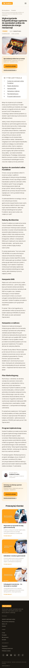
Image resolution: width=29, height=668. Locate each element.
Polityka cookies (6, 651)
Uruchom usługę (10, 66)
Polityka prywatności (7, 648)
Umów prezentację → (10, 70)
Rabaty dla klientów (13, 86)
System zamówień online (8, 619)
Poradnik (13, 10)
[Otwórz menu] (25, 3)
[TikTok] (22, 655)
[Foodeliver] (7, 3)
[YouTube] (7, 655)
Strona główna (5, 10)
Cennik (4, 626)
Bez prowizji (5, 637)
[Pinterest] (18, 655)
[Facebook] (3, 655)
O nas (3, 632)
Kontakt (4, 639)
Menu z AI (4, 624)
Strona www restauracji (8, 621)
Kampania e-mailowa (13, 91)
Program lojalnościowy (14, 96)
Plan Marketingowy (12, 94)
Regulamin (4, 646)
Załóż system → (6, 665)
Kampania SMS (11, 88)
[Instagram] (11, 655)
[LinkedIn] (15, 655)
